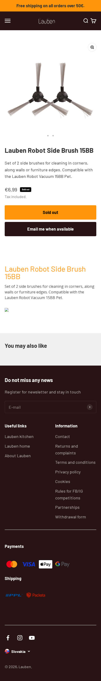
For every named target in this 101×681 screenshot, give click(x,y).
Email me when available (50, 229)
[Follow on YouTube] (32, 638)
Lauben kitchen (19, 436)
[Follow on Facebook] (8, 638)
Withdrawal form (70, 516)
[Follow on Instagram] (20, 638)
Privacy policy (68, 471)
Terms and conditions (75, 462)
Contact (62, 436)
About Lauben (18, 455)
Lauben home (17, 446)
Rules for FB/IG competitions (69, 494)
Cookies (62, 481)
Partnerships (67, 507)
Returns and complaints (66, 449)
